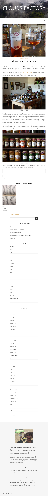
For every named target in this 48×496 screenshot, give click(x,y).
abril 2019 (12, 378)
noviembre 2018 (13, 392)
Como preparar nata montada (16, 226)
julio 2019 (12, 369)
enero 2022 (12, 320)
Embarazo (12, 260)
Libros (11, 275)
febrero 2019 (13, 384)
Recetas (12, 295)
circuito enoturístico (13, 69)
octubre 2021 (13, 323)
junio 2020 (12, 363)
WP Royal (10, 493)
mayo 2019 (12, 375)
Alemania (12, 246)
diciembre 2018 (13, 389)
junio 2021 (12, 335)
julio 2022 (12, 317)
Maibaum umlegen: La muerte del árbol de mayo (20, 235)
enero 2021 (12, 343)
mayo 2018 (12, 410)
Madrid (11, 278)
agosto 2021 (13, 329)
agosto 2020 (13, 358)
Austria (11, 249)
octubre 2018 (13, 395)
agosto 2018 (13, 401)
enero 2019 (12, 387)
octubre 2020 (13, 352)
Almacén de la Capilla (27, 72)
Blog (11, 252)
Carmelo (9, 175)
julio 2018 (12, 404)
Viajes (26, 58)
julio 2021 (12, 332)
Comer (11, 255)
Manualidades (13, 280)
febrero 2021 (13, 340)
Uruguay (22, 58)
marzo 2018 (12, 415)
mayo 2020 (12, 366)
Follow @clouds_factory (15, 214)
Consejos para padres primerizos (17, 229)
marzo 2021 (12, 337)
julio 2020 (12, 361)
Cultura (11, 257)
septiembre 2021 (14, 326)
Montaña (12, 283)
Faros (11, 269)
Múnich (11, 286)
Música (11, 289)
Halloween (12, 238)
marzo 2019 (12, 381)
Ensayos (12, 263)
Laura (5, 178)
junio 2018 (12, 407)
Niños (11, 292)
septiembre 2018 (14, 398)
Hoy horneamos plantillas (15, 232)
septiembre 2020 (14, 355)
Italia (11, 272)
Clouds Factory (24, 8)
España (11, 266)
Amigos (4, 175)
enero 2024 (12, 312)
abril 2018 (12, 412)
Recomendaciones (14, 298)
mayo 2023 (12, 314)
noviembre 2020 (13, 349)
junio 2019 (12, 372)
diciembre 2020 (13, 346)
